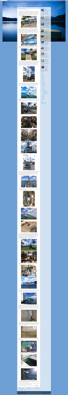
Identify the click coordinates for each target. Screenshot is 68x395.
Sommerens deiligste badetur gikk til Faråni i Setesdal (46, 67)
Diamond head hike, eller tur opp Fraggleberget (45, 93)
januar (43, 94)
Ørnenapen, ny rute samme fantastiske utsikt (46, 24)
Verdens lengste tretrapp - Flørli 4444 (46, 35)
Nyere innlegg (20, 388)
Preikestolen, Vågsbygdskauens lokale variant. (46, 60)
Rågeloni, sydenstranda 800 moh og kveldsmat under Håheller (46, 10)
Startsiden (29, 388)
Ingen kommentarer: (30, 385)
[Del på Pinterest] (37, 385)
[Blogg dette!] (35, 385)
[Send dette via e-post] (34, 385)
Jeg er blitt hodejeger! (45, 53)
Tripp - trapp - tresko (46, 29)
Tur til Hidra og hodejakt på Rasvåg (46, 47)
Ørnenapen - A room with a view (46, 41)
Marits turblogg (21, 3)
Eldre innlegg (37, 388)
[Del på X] (36, 385)
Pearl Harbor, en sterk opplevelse (23, 9)
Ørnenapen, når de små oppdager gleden (46, 17)
